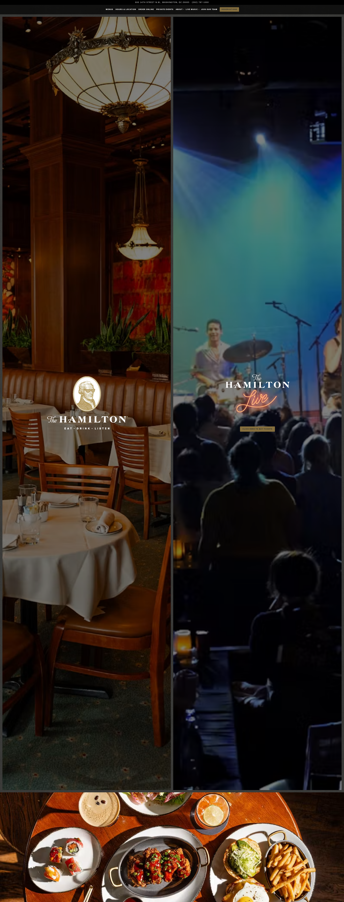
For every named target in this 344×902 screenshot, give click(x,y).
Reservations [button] (229, 9)
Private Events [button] (164, 9)
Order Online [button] (146, 9)
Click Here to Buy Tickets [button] (257, 429)
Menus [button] (109, 9)
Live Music (192, 9)
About (179, 9)
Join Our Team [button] (209, 9)
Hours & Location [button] (126, 9)
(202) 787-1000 (200, 2)
